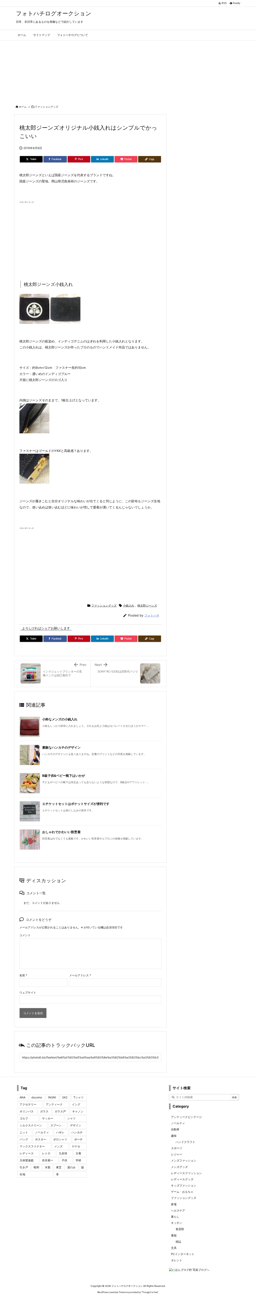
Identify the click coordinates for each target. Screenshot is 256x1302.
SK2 (64, 1097)
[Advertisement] (128, 70)
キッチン (176, 1222)
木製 (47, 1167)
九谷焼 (63, 1153)
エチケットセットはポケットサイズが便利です (75, 804)
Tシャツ (78, 1097)
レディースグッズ (182, 1179)
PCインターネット (182, 1254)
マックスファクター (32, 1146)
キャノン (77, 1111)
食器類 (180, 1229)
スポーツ (176, 1148)
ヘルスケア (178, 1210)
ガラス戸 (60, 1111)
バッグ (24, 1139)
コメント (25, 935)
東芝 (59, 1167)
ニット (24, 1132)
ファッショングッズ (46, 106)
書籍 (174, 1235)
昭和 (36, 1167)
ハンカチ (77, 1132)
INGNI (52, 1097)
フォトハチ (151, 615)
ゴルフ (24, 1118)
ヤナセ (76, 1146)
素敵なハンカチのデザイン (61, 747)
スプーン (56, 1125)
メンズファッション (183, 1160)
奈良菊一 (47, 1160)
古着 (78, 1153)
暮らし (175, 1216)
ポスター (40, 1139)
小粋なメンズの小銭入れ (59, 719)
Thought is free (150, 1292)
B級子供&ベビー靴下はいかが (63, 776)
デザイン (75, 1125)
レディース (27, 1153)
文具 (174, 1247)
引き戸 (24, 1167)
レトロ (46, 1153)
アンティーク (54, 1104)
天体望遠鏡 (27, 1160)
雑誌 (178, 1241)
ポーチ (78, 1139)
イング (76, 1104)
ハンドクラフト (185, 1142)
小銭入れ (128, 605)
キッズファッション (183, 1185)
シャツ (71, 1118)
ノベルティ (42, 1132)
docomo (36, 1097)
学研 (78, 1160)
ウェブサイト (27, 992)
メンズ (58, 1146)
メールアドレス (80, 975)
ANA (22, 1097)
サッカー (47, 1118)
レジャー (176, 1154)
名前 (23, 975)
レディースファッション (186, 1173)
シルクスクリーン (31, 1125)
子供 (64, 1160)
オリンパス (27, 1111)
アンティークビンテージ (186, 1117)
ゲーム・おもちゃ (182, 1191)
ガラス (44, 1111)
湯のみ (71, 1167)
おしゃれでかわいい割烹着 (61, 832)
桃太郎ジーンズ (147, 605)
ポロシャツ (60, 1139)
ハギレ (60, 1132)
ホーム (23, 106)
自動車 (175, 1129)
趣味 (174, 1135)
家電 (174, 1204)
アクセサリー (28, 1104)
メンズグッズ (179, 1167)
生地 (22, 1174)
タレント (176, 1260)
